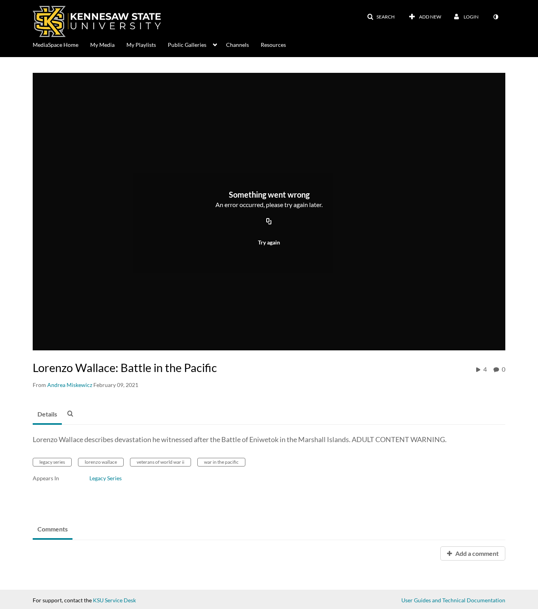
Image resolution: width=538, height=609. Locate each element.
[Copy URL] (269, 221)
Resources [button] (273, 44)
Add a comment (476, 553)
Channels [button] (237, 44)
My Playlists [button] (141, 44)
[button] (381, 17)
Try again (269, 242)
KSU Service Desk (114, 600)
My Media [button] (102, 44)
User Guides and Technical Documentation (453, 600)
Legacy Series (105, 478)
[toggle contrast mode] (495, 17)
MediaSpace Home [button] (55, 44)
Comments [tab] (52, 529)
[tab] (47, 414)
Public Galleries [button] (187, 44)
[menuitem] (61, 44)
